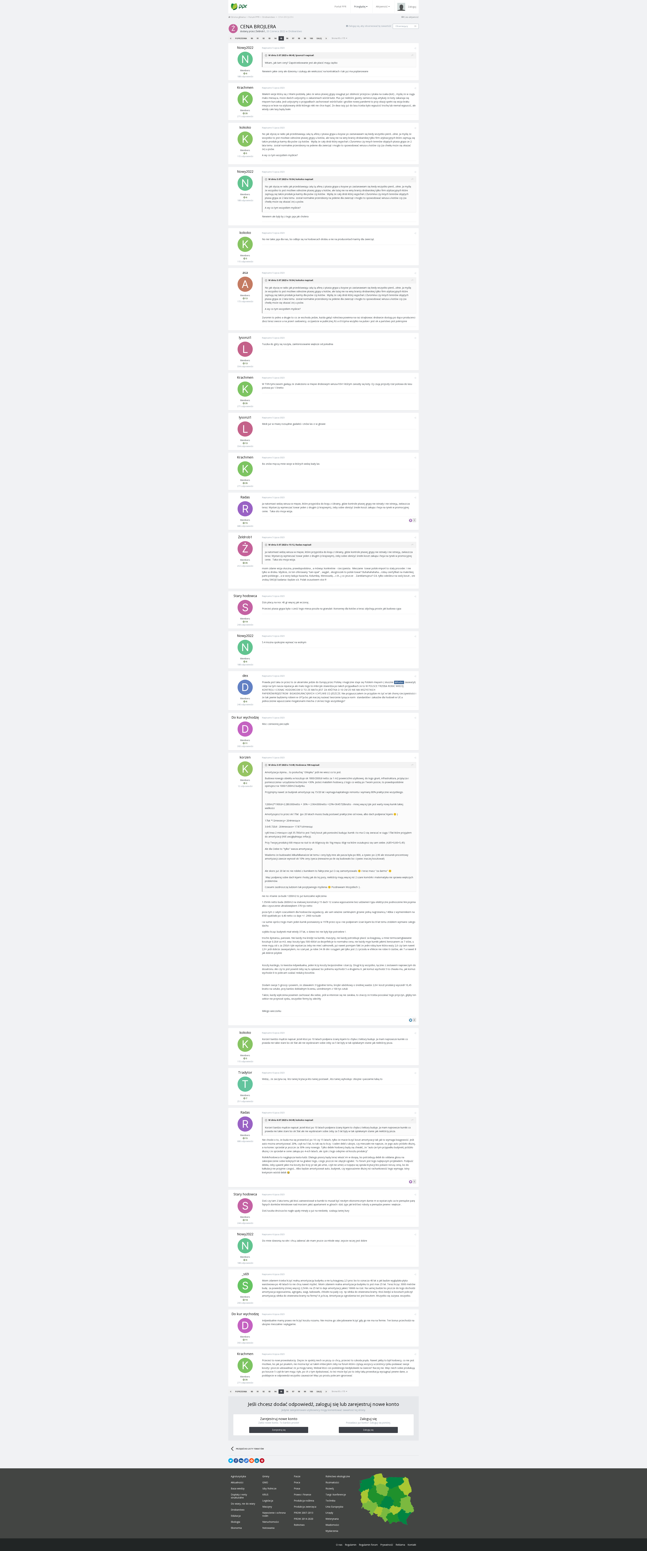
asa (245, 272)
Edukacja (236, 1515)
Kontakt (412, 1544)
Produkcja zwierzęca (305, 1506)
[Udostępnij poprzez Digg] (241, 1460)
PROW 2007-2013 (303, 1512)
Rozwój (330, 1488)
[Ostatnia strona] (326, 38)
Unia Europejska (334, 1506)
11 (415, 26)
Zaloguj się (368, 1429)
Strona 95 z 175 (339, 38)
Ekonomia (236, 1527)
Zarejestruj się (279, 1429)
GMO (265, 1482)
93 (269, 38)
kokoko (245, 127)
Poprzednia (241, 38)
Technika (330, 1500)
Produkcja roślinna (304, 1500)
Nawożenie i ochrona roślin (274, 1514)
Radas (245, 497)
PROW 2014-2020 (303, 1518)
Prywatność (386, 1544)
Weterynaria (332, 1518)
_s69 (245, 1274)
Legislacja (267, 1500)
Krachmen (245, 87)
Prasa (297, 1488)
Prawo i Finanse (302, 1494)
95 (281, 38)
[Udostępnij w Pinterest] (262, 1460)
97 (293, 38)
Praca (297, 1482)
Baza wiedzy (237, 1488)
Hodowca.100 (303, 764)
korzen (245, 757)
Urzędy (329, 1512)
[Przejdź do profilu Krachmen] (245, 99)
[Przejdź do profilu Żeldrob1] (233, 28)
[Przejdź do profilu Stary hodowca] (245, 607)
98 (299, 38)
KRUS (265, 1494)
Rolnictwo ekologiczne (338, 1476)
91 (258, 38)
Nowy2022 (245, 47)
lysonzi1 (300, 55)
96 (287, 38)
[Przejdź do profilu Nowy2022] (245, 59)
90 (252, 38)
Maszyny (267, 1506)
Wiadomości (332, 1524)
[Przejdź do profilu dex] (245, 687)
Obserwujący (401, 26)
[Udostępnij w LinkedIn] (256, 1460)
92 (264, 38)
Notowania (268, 1527)
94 (275, 38)
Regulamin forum (368, 1544)
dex (245, 675)
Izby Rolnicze (269, 1488)
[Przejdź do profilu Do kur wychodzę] (245, 729)
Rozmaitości (332, 1482)
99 (305, 38)
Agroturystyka (238, 1476)
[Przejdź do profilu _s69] (245, 1285)
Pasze (297, 1476)
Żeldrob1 (260, 31)
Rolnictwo (299, 1524)
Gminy (265, 1476)
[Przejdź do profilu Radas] (245, 508)
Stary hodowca (245, 595)
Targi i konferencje (336, 1494)
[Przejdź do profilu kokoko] (245, 139)
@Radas (399, 682)
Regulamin (350, 1544)
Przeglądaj (359, 6)
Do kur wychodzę (245, 717)
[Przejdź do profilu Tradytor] (245, 1084)
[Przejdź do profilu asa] (245, 284)
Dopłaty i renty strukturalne (239, 1496)
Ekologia (235, 1521)
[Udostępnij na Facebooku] (236, 1460)
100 (311, 38)
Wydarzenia (332, 1530)
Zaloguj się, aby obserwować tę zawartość (369, 25)
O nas (339, 1544)
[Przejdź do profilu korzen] (245, 769)
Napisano (273, 47)
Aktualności (237, 1482)
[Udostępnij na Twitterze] (230, 1460)
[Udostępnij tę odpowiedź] (415, 48)
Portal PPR (340, 6)
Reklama (400, 1544)
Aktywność (382, 6)
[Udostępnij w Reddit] (251, 1460)
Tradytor (245, 1072)
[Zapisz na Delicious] (246, 1460)
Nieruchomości (270, 1521)
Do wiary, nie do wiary (243, 1503)
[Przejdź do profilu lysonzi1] (245, 349)
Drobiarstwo (295, 31)
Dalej (319, 38)
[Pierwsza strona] (230, 38)
